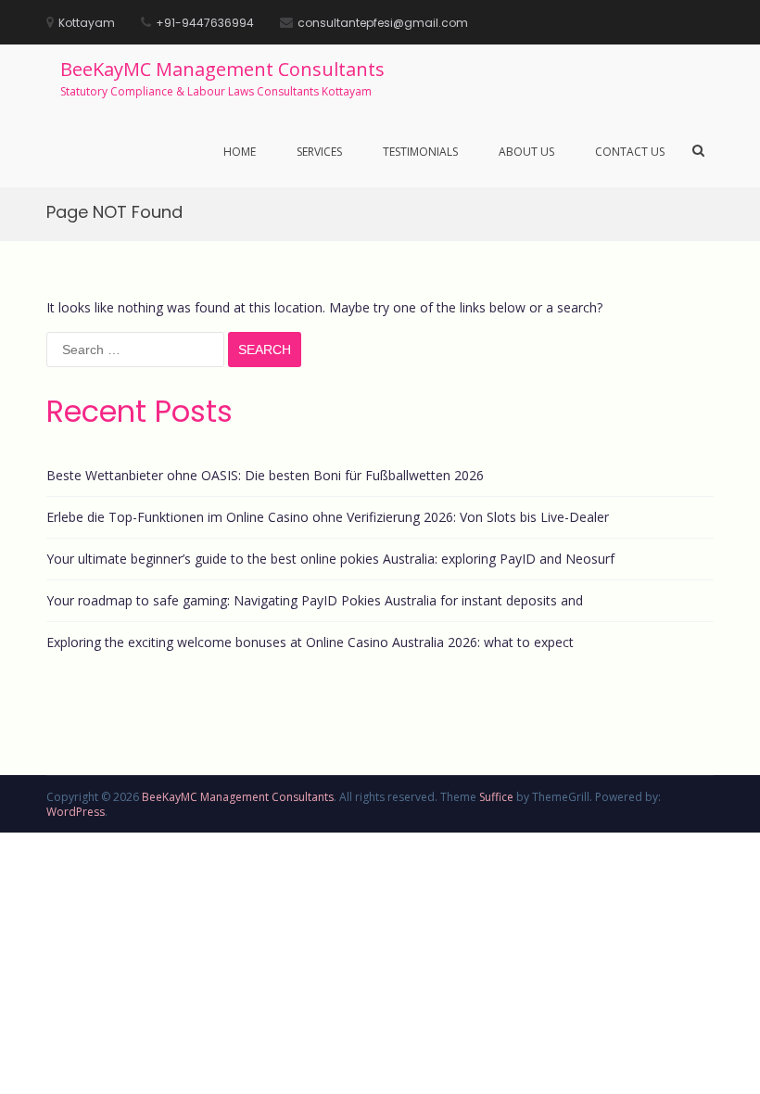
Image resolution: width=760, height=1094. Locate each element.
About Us (526, 151)
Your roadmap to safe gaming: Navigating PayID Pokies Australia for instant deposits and (314, 600)
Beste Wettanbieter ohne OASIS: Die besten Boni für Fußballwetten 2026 (265, 475)
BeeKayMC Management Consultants (222, 69)
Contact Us (630, 151)
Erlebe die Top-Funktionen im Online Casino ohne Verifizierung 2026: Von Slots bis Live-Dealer (327, 517)
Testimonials (420, 151)
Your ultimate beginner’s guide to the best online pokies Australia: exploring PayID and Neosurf (330, 558)
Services (319, 151)
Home (239, 151)
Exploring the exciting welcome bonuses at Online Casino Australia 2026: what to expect (310, 642)
